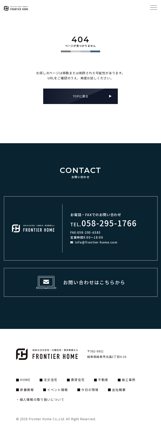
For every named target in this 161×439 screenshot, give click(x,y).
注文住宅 (50, 379)
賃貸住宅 (78, 379)
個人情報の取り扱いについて (42, 399)
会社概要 (119, 389)
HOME (25, 379)
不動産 (103, 379)
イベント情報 (57, 389)
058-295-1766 (109, 223)
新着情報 (27, 389)
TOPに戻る (81, 96)
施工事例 (128, 379)
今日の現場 (90, 389)
